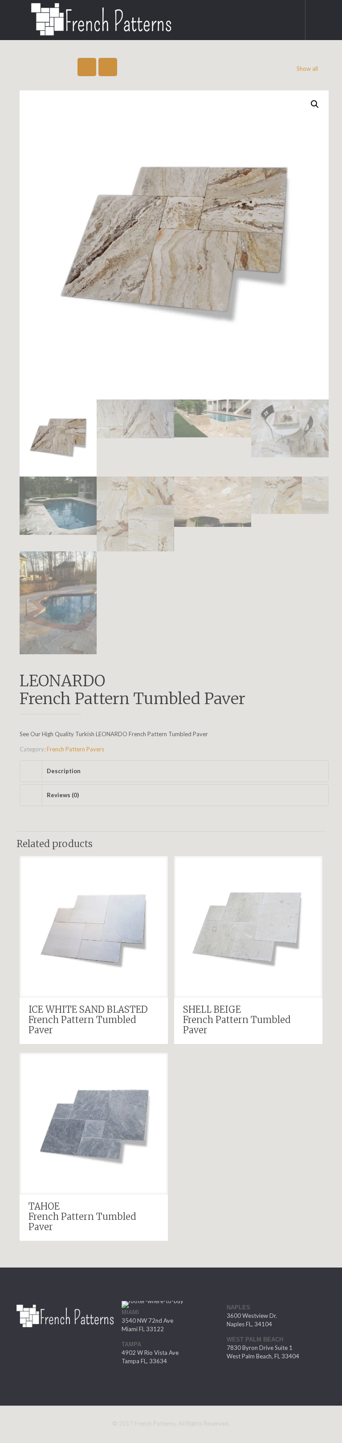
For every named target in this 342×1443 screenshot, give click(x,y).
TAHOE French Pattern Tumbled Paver (82, 1216)
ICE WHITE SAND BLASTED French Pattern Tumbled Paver (88, 1019)
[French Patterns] (91, 15)
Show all (307, 68)
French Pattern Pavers (75, 748)
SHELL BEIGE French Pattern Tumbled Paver (237, 1019)
